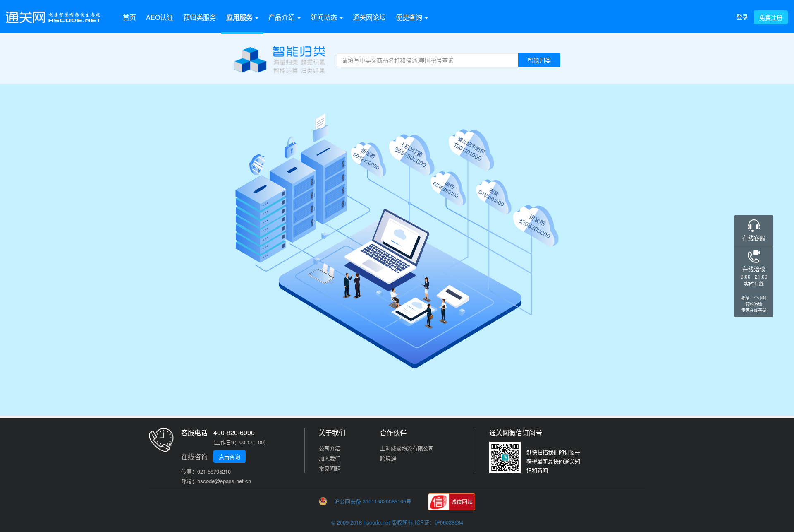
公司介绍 (329, 448)
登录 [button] (742, 16)
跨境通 (388, 458)
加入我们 (329, 458)
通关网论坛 (369, 17)
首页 (129, 17)
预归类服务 (199, 17)
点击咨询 (229, 456)
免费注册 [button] (770, 17)
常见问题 (329, 468)
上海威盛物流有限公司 (407, 448)
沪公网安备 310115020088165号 (371, 501)
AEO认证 (159, 17)
